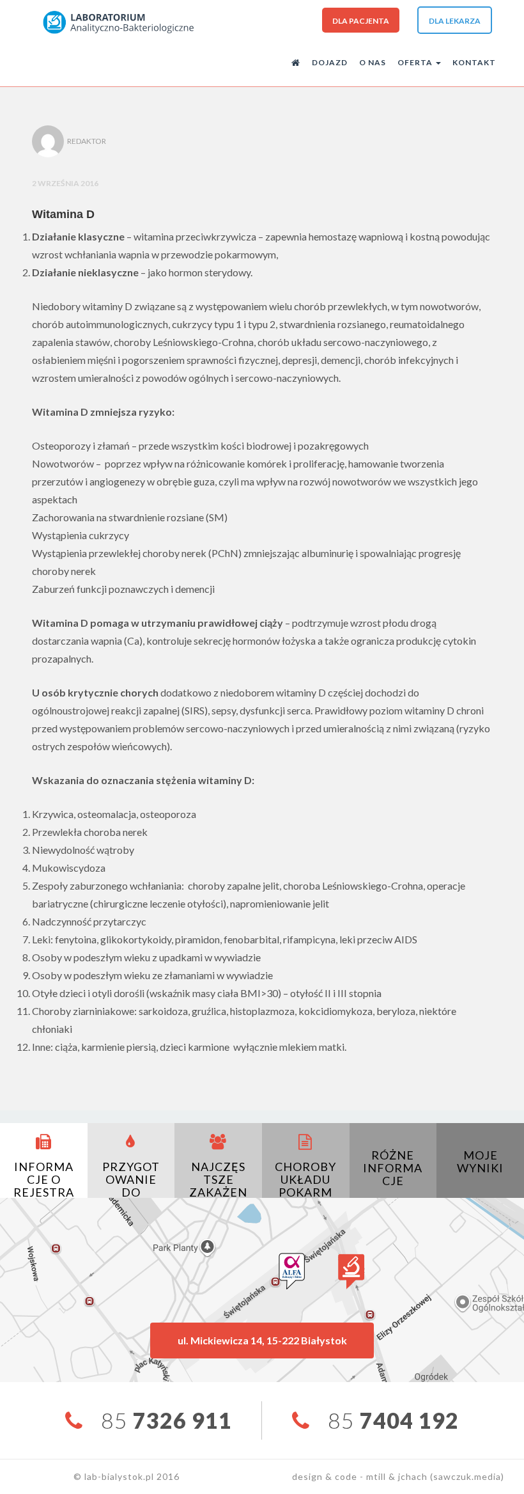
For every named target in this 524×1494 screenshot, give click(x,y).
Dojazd (330, 62)
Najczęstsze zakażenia (218, 1186)
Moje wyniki (480, 1161)
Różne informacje (392, 1168)
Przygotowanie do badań (131, 1186)
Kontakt (474, 62)
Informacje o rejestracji (43, 1186)
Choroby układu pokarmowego (305, 1186)
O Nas (372, 62)
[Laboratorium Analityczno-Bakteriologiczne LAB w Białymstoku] (118, 21)
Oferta (416, 62)
